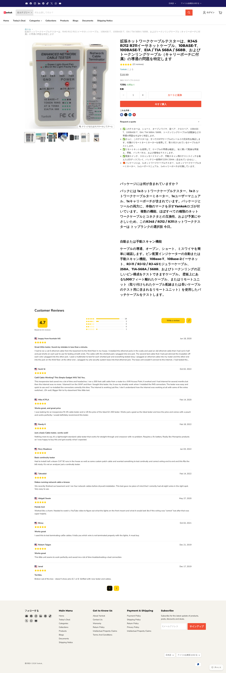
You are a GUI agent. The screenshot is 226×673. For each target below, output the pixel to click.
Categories (35, 20)
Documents (87, 20)
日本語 (171, 3)
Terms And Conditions (102, 634)
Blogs (75, 20)
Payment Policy (134, 615)
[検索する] (189, 13)
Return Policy (98, 627)
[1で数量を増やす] (143, 95)
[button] (188, 320)
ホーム (28, 29)
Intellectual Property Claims (105, 631)
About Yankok (99, 615)
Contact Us (97, 619)
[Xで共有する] (125, 114)
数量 (122, 89)
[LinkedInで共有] (130, 114)
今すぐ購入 (161, 104)
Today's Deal (19, 20)
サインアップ (197, 626)
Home (6, 20)
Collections (51, 20)
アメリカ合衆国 (190, 3)
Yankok (123, 69)
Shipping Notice (105, 20)
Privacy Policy (133, 627)
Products (64, 20)
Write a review (173, 320)
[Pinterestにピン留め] (134, 114)
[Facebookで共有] (121, 114)
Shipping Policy (134, 619)
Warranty (97, 623)
